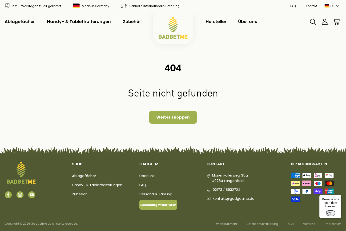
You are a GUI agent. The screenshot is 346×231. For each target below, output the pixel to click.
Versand (309, 224)
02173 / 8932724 (226, 189)
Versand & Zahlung (155, 194)
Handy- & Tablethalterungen (97, 184)
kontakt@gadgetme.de (233, 198)
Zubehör (79, 194)
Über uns (147, 175)
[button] (331, 6)
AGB (291, 224)
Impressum (333, 224)
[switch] (330, 213)
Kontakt (311, 6)
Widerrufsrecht (226, 224)
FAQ (293, 6)
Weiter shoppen (173, 117)
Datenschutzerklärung (262, 224)
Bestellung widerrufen (158, 205)
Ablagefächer (84, 175)
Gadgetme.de (41, 224)
